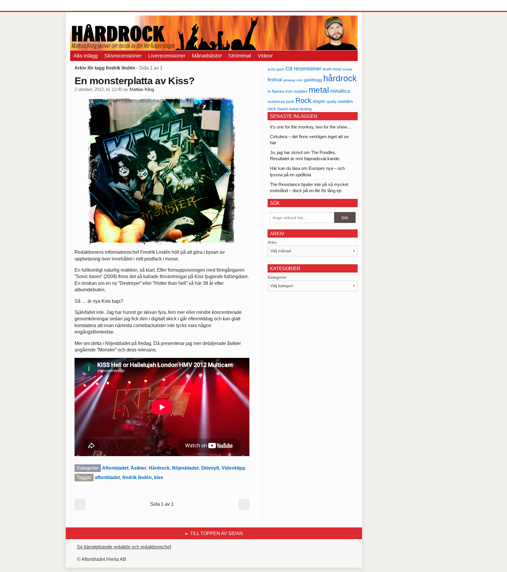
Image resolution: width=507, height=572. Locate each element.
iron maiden (296, 91)
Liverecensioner (166, 56)
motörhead (276, 102)
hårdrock (340, 78)
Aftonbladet (115, 468)
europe (347, 69)
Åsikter (138, 468)
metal (319, 89)
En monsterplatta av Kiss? (135, 80)
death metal (331, 69)
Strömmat (239, 56)
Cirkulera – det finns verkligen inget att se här (309, 139)
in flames (276, 91)
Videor (265, 56)
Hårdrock (159, 468)
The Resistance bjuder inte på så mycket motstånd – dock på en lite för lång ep (309, 187)
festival (275, 79)
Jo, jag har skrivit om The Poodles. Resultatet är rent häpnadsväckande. (305, 155)
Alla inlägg (85, 56)
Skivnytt (210, 468)
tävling (306, 109)
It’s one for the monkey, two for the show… (310, 126)
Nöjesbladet (185, 468)
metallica (340, 91)
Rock (303, 100)
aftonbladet (107, 477)
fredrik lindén (137, 477)
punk (290, 101)
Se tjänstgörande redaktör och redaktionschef (124, 546)
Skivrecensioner (123, 56)
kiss (158, 477)
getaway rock (293, 80)
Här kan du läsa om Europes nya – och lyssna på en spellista (307, 171)
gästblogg (313, 80)
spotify (331, 102)
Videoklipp (233, 468)
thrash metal (287, 109)
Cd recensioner (303, 68)
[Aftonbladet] (92, 6)
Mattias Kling (141, 89)
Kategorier (277, 277)
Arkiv (272, 242)
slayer (318, 101)
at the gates (276, 69)
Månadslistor (207, 56)
